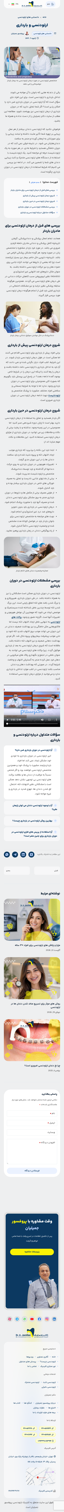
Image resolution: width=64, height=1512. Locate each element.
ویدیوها (29, 1357)
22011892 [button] (28, 1434)
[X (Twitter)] (31, 855)
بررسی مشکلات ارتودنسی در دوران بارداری (36, 207)
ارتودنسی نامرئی (49, 1387)
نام (52, 1113)
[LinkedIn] (23, 855)
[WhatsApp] (7, 855)
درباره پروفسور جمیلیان (45, 1403)
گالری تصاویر (42, 1357)
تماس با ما (32, 1366)
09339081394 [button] (44, 1441)
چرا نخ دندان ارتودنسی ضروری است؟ (42, 1066)
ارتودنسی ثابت (49, 1382)
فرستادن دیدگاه (32, 1170)
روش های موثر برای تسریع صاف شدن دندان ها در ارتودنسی (35, 1005)
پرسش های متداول (27, 1361)
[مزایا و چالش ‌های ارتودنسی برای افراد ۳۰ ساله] (32, 920)
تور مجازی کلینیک (48, 1366)
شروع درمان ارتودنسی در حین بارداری (39, 201)
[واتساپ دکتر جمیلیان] (25, 1319)
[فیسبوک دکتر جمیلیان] (39, 1319)
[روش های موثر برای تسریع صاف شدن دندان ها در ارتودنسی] (32, 978)
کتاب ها (16, 1403)
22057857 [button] (46, 1434)
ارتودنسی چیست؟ (48, 1361)
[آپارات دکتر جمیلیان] (10, 1319)
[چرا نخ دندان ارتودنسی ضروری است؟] (32, 1040)
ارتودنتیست (54, 395)
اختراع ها (52, 1408)
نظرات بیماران (39, 1408)
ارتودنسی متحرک (32, 1382)
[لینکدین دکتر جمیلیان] (54, 1319)
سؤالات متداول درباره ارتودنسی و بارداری (37, 212)
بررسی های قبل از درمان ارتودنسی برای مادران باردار (33, 190)
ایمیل (51, 1123)
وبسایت (51, 1132)
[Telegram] (15, 855)
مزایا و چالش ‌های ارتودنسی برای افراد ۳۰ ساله (37, 945)
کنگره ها (28, 1403)
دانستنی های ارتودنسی (42, 33)
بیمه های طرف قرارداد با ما (44, 1412)
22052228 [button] (27, 1428)
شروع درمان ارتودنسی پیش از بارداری (39, 195)
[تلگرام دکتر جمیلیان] (17, 1319)
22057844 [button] (46, 1428)
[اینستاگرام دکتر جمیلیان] (47, 1319)
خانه (54, 1357)
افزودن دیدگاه (47, 1142)
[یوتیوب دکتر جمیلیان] (32, 1319)
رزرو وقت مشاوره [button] (32, 1251)
